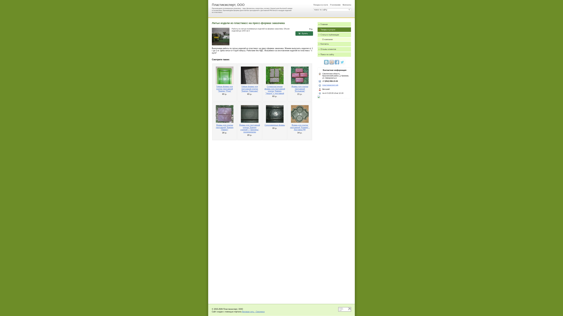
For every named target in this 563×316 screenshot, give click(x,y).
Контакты (347, 5)
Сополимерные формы (275, 125)
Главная (324, 24)
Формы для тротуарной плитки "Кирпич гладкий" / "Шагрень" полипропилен (249, 128)
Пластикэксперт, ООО (228, 5)
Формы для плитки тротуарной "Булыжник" (299, 88)
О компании (335, 5)
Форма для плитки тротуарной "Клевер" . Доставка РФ (300, 127)
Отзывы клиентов (328, 49)
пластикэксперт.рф (330, 85)
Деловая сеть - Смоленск (253, 312)
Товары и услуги (320, 5)
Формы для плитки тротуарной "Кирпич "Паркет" (224, 127)
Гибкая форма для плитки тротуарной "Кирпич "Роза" (224, 88)
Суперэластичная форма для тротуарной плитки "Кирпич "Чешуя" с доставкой (274, 90)
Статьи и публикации (329, 35)
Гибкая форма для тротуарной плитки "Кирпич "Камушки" (249, 88)
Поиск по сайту (327, 54)
